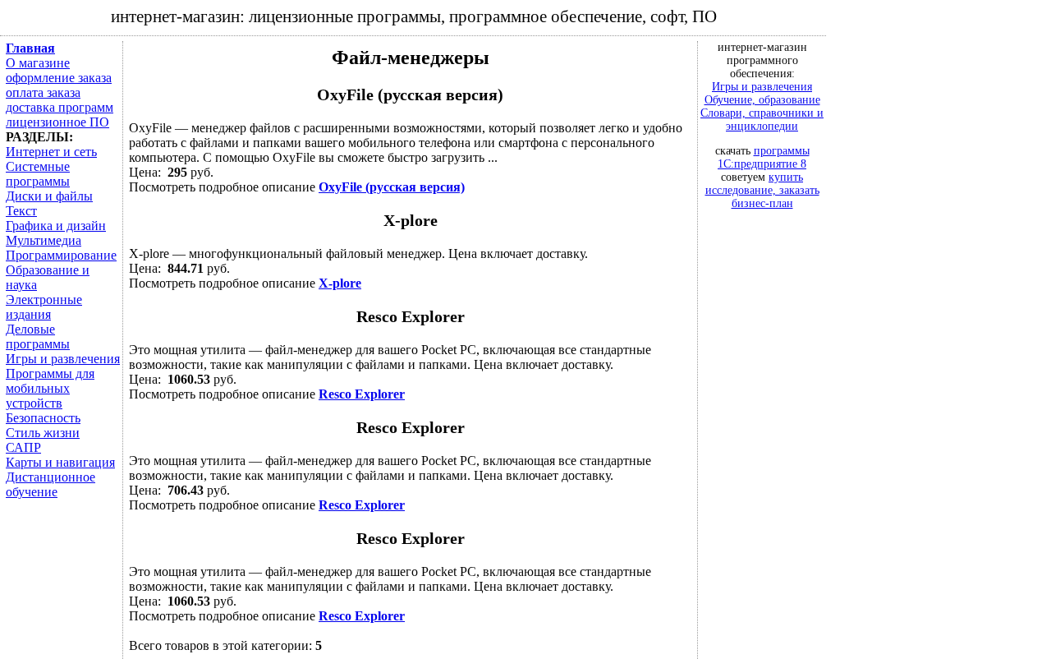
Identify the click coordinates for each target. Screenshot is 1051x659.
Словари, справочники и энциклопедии (762, 119)
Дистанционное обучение (50, 484)
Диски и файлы (49, 196)
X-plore (340, 283)
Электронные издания (44, 307)
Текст (21, 211)
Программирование (61, 255)
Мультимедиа (43, 240)
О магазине (38, 63)
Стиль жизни (43, 433)
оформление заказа (59, 78)
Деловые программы (38, 336)
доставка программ (59, 107)
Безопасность (43, 418)
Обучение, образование (762, 100)
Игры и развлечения (63, 359)
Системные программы (38, 173)
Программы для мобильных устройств (50, 388)
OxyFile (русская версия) (392, 187)
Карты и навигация (60, 462)
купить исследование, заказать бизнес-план (762, 190)
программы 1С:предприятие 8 (764, 157)
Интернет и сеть (51, 152)
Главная (30, 48)
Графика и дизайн (56, 226)
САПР (23, 447)
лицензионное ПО (57, 122)
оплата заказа (43, 92)
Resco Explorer (362, 394)
